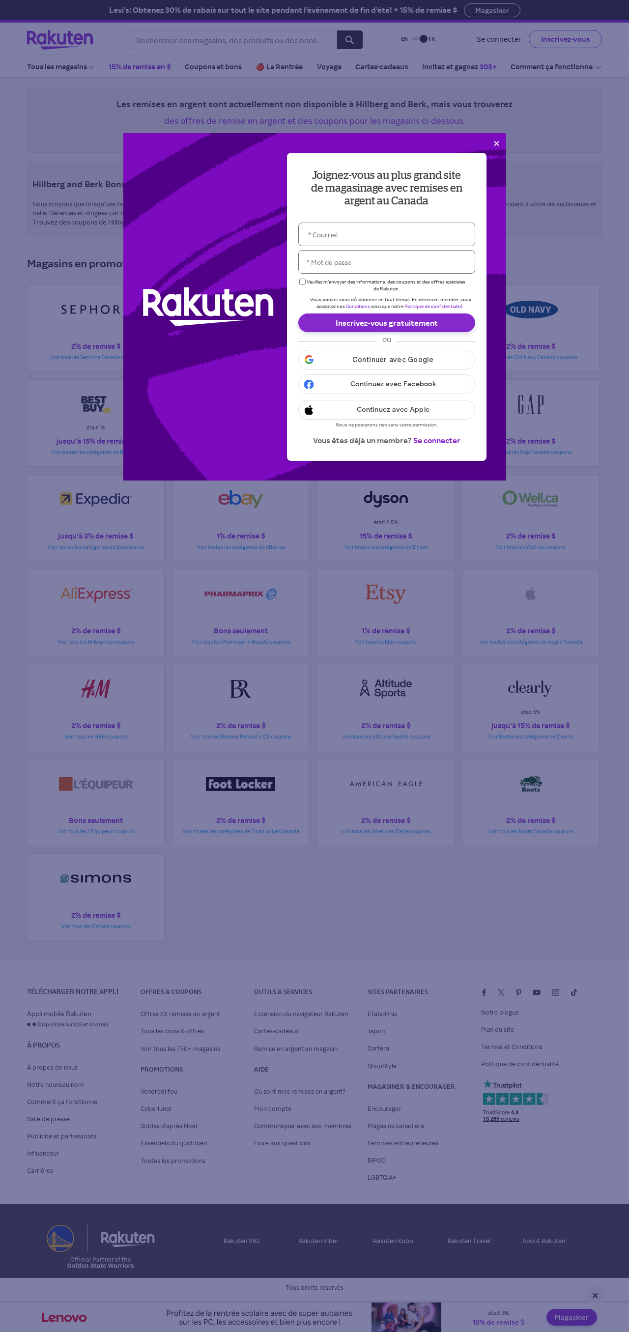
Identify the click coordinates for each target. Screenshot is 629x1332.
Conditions (358, 306)
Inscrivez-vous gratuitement (387, 323)
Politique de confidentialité (433, 306)
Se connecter (436, 440)
